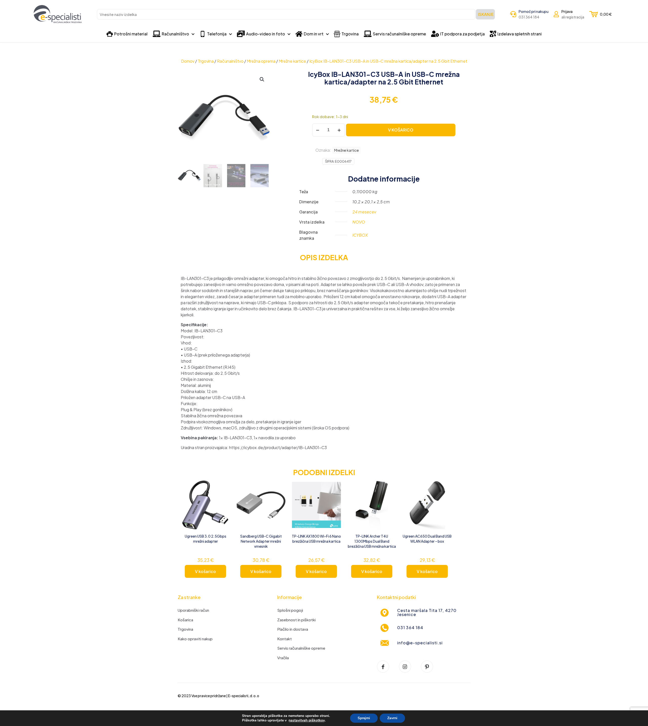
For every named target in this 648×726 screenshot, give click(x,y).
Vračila (283, 657)
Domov (187, 61)
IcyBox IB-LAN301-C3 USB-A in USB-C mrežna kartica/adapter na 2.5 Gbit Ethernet (388, 61)
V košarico (205, 571)
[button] (262, 79)
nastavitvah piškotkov (307, 720)
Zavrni (392, 718)
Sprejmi (364, 718)
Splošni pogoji (290, 610)
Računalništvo (230, 61)
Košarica (185, 619)
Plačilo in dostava (292, 629)
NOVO (358, 222)
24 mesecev (364, 211)
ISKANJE (486, 14)
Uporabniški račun (193, 610)
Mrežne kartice (292, 61)
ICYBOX (360, 235)
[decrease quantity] (317, 130)
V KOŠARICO (400, 130)
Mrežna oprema (261, 61)
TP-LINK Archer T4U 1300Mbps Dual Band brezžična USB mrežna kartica (372, 541)
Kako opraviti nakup (195, 638)
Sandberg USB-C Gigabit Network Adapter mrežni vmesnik (261, 541)
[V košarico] (223, 487)
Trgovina (206, 61)
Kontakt (284, 638)
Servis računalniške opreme (301, 648)
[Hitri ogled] (223, 509)
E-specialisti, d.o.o (243, 695)
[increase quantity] (339, 130)
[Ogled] (223, 498)
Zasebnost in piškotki (296, 619)
